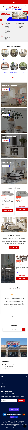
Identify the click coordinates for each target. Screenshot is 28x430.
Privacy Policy (14, 425)
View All (14, 77)
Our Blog (24, 424)
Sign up (21, 400)
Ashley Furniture (5, 204)
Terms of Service (6, 422)
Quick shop (7, 207)
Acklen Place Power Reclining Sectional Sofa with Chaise (7, 202)
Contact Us (10, 421)
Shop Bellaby (14, 247)
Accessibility (21, 421)
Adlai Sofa (18, 201)
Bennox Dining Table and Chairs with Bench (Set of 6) (22, 267)
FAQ (12, 422)
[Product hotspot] (8, 222)
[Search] (23, 329)
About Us (4, 421)
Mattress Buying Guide (18, 422)
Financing (15, 421)
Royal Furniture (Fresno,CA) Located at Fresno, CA (11, 424)
